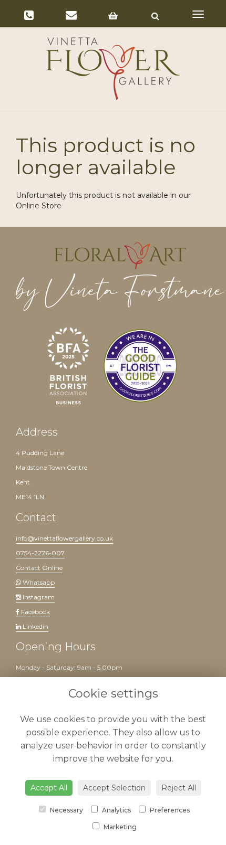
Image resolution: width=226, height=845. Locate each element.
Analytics (115, 810)
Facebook (34, 612)
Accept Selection (114, 788)
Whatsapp (38, 582)
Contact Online (39, 568)
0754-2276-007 (40, 553)
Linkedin (34, 626)
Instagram (38, 597)
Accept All (48, 788)
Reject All (178, 788)
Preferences (169, 810)
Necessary (65, 810)
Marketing (119, 827)
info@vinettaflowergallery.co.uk (64, 538)
